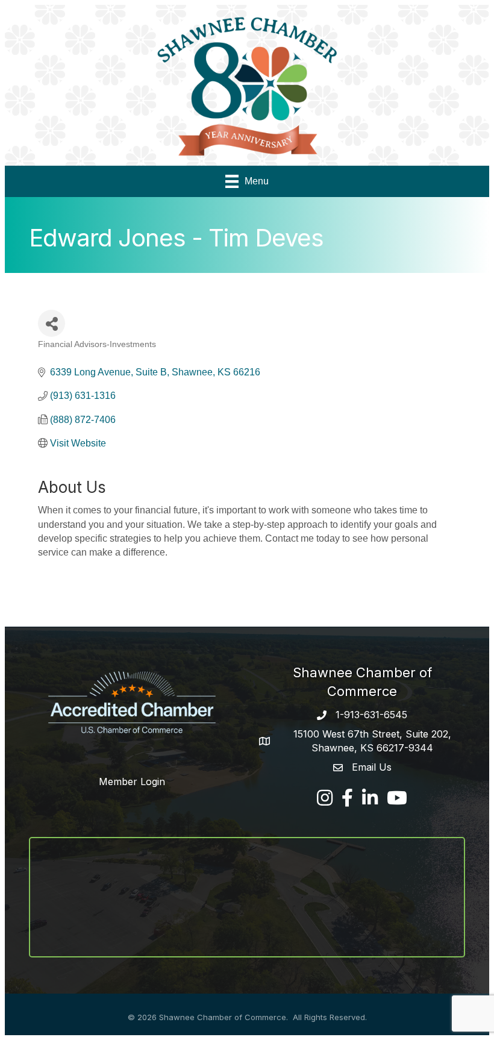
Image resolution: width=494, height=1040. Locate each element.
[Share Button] (51, 323)
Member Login (132, 781)
